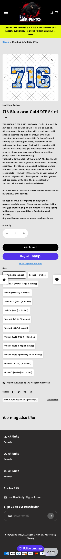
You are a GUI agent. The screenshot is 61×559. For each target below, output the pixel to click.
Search (8, 442)
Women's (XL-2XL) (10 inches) (18, 373)
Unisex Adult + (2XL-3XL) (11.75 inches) (23, 355)
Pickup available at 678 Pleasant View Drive (28, 383)
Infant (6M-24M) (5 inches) (17, 293)
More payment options (30, 264)
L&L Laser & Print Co (33, 535)
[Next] (55, 77)
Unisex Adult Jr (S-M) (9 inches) (19, 337)
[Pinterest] (25, 392)
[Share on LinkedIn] (31, 392)
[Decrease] (7, 233)
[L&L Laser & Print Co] (30, 12)
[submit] (50, 516)
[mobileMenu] (6, 12)
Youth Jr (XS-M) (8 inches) (17, 319)
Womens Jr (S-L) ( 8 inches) (17, 364)
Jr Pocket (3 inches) (14, 275)
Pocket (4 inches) (37, 275)
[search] (51, 12)
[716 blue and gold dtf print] (52, 60)
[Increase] (23, 233)
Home (6, 42)
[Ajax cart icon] (56, 12)
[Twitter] (19, 392)
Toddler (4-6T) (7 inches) (16, 310)
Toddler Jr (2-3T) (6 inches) (17, 302)
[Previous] (5, 77)
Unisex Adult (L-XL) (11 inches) (19, 346)
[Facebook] (13, 392)
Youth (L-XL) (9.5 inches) (16, 328)
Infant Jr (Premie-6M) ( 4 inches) (20, 284)
